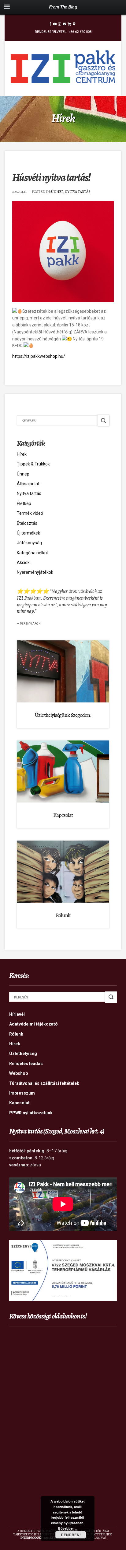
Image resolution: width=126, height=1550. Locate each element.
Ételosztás (27, 523)
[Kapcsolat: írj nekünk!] (64, 24)
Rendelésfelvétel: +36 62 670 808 (63, 32)
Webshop (18, 1073)
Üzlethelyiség (23, 1053)
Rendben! (71, 1535)
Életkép (24, 503)
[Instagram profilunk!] (59, 24)
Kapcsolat (63, 815)
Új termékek (28, 533)
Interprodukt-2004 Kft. (38, 1537)
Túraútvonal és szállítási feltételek (44, 1083)
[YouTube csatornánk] (55, 24)
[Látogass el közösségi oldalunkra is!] (50, 24)
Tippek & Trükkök (33, 464)
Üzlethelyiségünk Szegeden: (63, 715)
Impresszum (22, 1093)
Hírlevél (17, 1014)
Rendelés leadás (26, 1063)
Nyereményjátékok (35, 572)
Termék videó (30, 513)
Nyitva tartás (78, 191)
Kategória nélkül (32, 552)
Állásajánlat (28, 483)
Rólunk (63, 915)
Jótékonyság (29, 542)
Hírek (22, 454)
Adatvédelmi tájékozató (33, 1024)
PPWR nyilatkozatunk (31, 1112)
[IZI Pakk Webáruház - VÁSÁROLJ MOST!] (69, 24)
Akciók (23, 562)
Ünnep (57, 191)
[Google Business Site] (74, 24)
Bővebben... (67, 1528)
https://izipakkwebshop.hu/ (38, 356)
